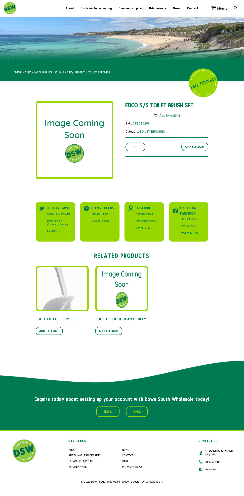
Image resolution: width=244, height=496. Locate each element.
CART (125, 461)
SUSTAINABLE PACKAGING (84, 455)
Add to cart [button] (49, 331)
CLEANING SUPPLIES (81, 461)
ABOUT (73, 449)
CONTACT (127, 455)
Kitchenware (157, 8)
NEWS (125, 449)
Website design (131, 481)
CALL (137, 411)
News (176, 8)
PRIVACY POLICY (132, 466)
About (70, 8)
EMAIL (108, 411)
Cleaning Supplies (38, 72)
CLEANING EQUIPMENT (70, 72)
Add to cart (195, 147)
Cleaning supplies (131, 8)
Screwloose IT (154, 481)
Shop (18, 72)
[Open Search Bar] (235, 8)
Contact (192, 8)
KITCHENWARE (77, 466)
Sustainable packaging (96, 8)
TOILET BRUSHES (99, 72)
